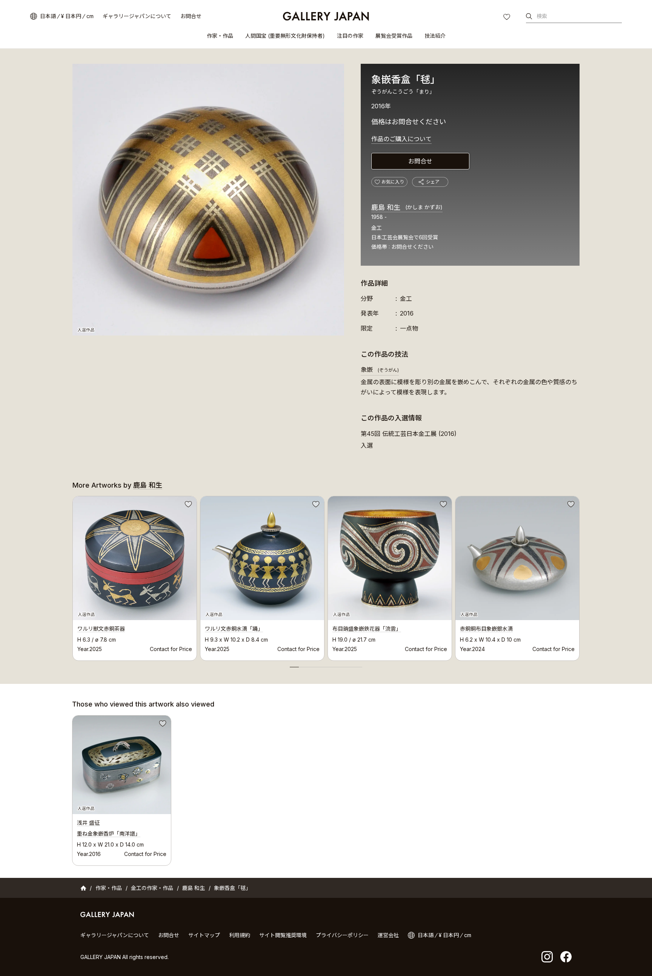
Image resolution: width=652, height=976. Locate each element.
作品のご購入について (401, 139)
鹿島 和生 (407, 207)
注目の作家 (350, 35)
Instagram (547, 956)
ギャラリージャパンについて (137, 16)
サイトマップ (204, 935)
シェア (433, 182)
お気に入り (507, 18)
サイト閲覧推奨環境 (283, 935)
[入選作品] (208, 200)
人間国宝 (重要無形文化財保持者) (285, 35)
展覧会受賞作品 (393, 35)
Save (187, 505)
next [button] (579, 576)
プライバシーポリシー (342, 935)
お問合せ (190, 16)
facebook (566, 956)
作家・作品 (220, 35)
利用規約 (239, 935)
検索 (542, 16)
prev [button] (72, 576)
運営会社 (388, 935)
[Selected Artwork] (121, 765)
